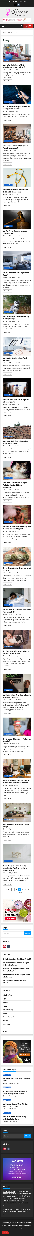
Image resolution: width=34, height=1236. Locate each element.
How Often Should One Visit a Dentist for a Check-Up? (17, 727)
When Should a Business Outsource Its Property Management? (17, 133)
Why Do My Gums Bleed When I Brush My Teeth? (17, 959)
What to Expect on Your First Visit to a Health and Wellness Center (17, 177)
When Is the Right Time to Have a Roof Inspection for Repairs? (17, 429)
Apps (4, 999)
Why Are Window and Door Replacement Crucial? (17, 260)
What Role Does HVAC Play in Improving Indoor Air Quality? (17, 387)
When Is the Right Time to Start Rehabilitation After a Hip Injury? (17, 53)
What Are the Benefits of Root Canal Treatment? (17, 346)
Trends (5, 1031)
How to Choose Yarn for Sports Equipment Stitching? (17, 556)
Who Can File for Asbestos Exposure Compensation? (17, 219)
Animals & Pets (7, 995)
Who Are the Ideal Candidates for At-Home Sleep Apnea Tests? (17, 597)
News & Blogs (8, 101)
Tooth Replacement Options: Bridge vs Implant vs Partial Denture (15, 1117)
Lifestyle (5, 1020)
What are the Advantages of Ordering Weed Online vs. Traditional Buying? (17, 514)
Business (5, 1002)
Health (6, 60)
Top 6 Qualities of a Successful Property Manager (17, 812)
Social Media (6, 1024)
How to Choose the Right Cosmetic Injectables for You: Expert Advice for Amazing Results (17, 853)
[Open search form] (21, 26)
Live (30, 26)
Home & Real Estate (8, 1017)
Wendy (6, 70)
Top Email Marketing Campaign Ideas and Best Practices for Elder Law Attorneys (17, 768)
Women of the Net (9, 1191)
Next (20, 892)
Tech (4, 1028)
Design (5, 1006)
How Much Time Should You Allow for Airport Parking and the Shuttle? (16, 964)
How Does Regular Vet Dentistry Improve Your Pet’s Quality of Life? (17, 639)
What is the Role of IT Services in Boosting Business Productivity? (17, 683)
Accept (5, 1232)
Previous (8, 889)
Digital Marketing (8, 1009)
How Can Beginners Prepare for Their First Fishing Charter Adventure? (17, 94)
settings (20, 1228)
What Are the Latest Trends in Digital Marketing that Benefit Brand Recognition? (17, 470)
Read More (8, 81)
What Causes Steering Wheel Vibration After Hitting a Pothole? (15, 1105)
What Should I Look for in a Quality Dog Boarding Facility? (17, 304)
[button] (3, 26)
